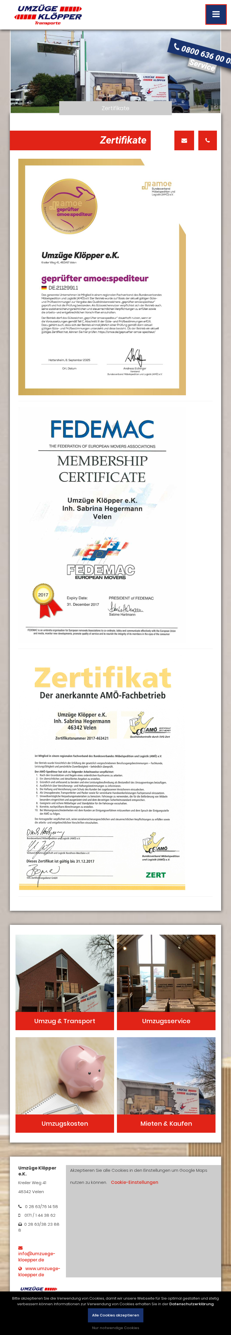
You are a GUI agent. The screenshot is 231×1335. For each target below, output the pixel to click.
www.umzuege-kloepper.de (39, 1271)
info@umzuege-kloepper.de (36, 1254)
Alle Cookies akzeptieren (115, 1315)
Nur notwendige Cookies (115, 1328)
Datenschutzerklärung (191, 1304)
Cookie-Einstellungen (134, 1182)
